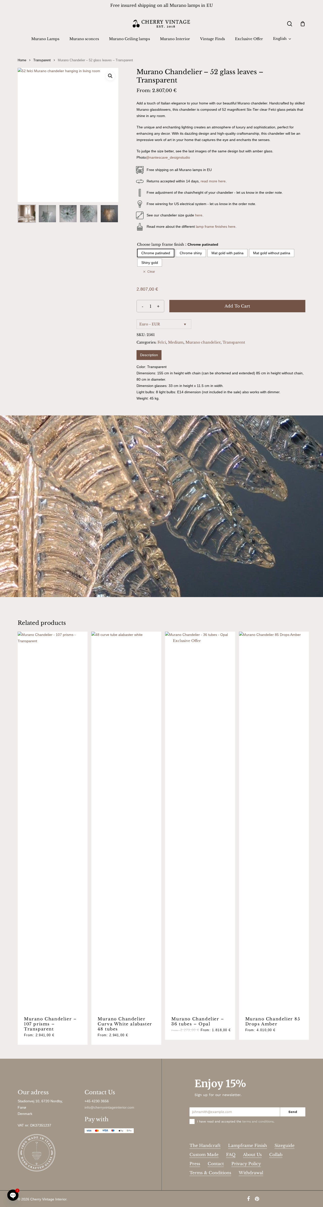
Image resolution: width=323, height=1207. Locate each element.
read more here (213, 181)
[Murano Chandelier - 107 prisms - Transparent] (53, 821)
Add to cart (237, 305)
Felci (161, 342)
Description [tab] (149, 355)
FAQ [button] (230, 1154)
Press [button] (195, 1163)
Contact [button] (216, 1163)
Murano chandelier (203, 342)
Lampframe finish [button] (247, 1145)
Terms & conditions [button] (210, 1172)
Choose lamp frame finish (160, 244)
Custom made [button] (204, 1154)
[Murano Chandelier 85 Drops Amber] (274, 821)
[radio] (156, 253)
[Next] (110, 213)
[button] (110, 75)
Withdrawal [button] (251, 1172)
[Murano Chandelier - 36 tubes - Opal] (200, 821)
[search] (290, 23)
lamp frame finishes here (215, 226)
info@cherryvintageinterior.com (109, 1107)
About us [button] (252, 1154)
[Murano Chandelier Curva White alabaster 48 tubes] (126, 821)
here (198, 215)
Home (22, 60)
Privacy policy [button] (246, 1163)
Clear (151, 271)
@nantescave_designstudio (168, 157)
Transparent (42, 60)
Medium (175, 342)
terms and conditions (258, 1121)
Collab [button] (275, 1154)
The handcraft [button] (205, 1145)
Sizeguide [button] (284, 1145)
